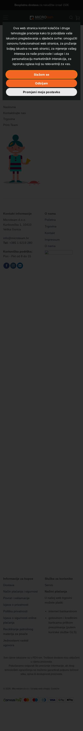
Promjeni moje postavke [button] (41, 92)
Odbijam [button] (41, 83)
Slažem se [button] (41, 74)
